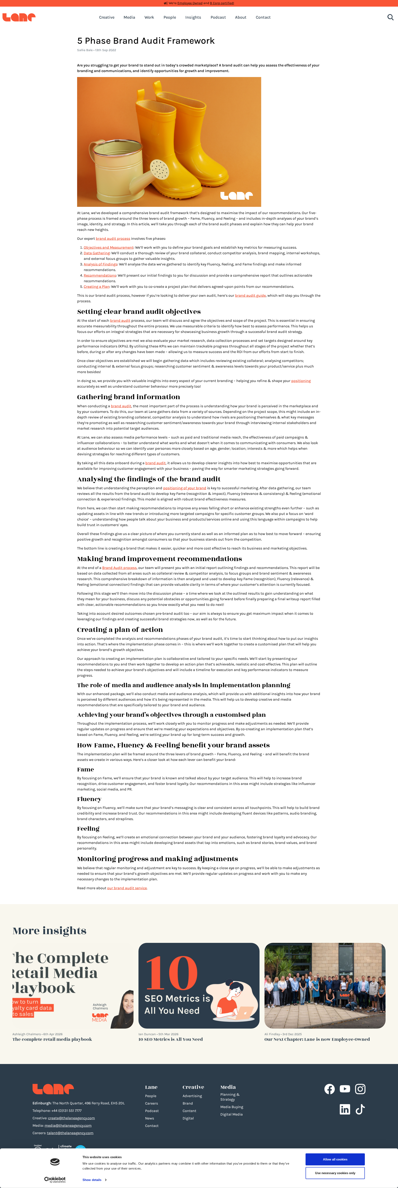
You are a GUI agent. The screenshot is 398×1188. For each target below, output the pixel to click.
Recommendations (100, 275)
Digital (188, 1118)
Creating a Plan (96, 286)
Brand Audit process (119, 567)
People (150, 1096)
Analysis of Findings (100, 264)
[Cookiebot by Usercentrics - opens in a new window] (55, 1180)
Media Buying (231, 1107)
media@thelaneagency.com (68, 1125)
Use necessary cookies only (335, 1173)
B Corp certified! (222, 3)
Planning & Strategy (230, 1096)
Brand (188, 1103)
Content (189, 1110)
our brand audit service (127, 888)
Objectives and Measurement (108, 247)
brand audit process (113, 238)
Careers (151, 1103)
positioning (301, 380)
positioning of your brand (184, 488)
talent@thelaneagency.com (70, 1133)
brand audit (120, 320)
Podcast (152, 1110)
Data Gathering (97, 253)
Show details (92, 1180)
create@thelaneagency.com (71, 1118)
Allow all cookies (335, 1159)
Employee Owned (190, 3)
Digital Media (231, 1114)
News (149, 1118)
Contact (152, 1125)
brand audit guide (250, 295)
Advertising (192, 1096)
